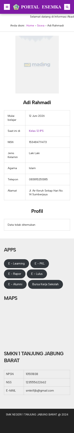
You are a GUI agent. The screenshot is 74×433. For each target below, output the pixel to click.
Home (30, 25)
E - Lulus (37, 274)
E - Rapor (14, 274)
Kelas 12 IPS (36, 131)
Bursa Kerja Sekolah (45, 284)
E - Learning (16, 263)
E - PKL (40, 263)
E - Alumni (15, 284)
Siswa (40, 25)
